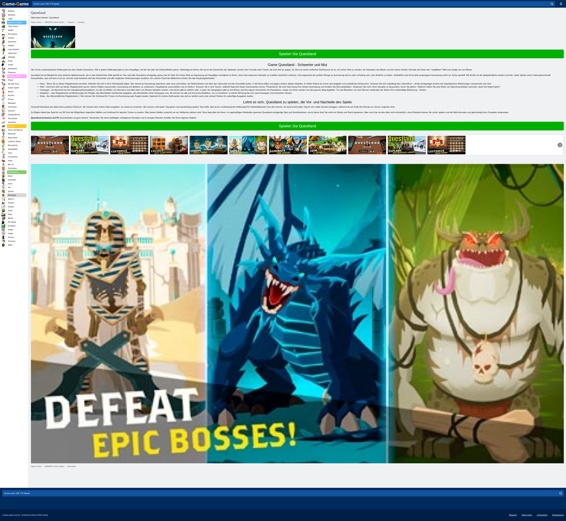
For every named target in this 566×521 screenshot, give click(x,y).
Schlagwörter (542, 515)
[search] (552, 4)
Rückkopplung (558, 515)
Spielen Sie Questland (297, 54)
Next (560, 145)
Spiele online (526, 515)
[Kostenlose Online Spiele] (15, 3)
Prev (34, 145)
